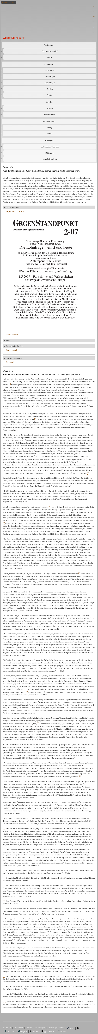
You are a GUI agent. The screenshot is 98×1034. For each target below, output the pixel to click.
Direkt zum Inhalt (8, 2)
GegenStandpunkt (14, 37)
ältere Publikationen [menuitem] (50, 159)
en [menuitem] (93, 6)
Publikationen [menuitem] (49, 45)
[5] (4, 901)
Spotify (35, 1032)
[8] (4, 976)
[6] (4, 948)
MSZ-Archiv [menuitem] (49, 153)
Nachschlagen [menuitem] (50, 76)
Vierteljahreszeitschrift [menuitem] (50, 51)
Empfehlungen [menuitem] (50, 82)
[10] (4, 994)
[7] (4, 960)
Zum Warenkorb (12, 334)
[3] (4, 870)
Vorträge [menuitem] (50, 127)
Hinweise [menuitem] (50, 108)
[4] (4, 878)
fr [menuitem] (93, 16)
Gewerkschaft (11, 350)
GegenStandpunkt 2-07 (15, 211)
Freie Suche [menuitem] (49, 70)
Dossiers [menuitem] (50, 89)
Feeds (71, 1028)
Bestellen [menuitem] (49, 102)
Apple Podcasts (49, 1032)
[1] (4, 828)
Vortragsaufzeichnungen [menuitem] (50, 147)
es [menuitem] (93, 11)
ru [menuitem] (93, 32)
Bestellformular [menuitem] (49, 114)
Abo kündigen (40, 1028)
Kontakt (29, 1028)
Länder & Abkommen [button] (14, 358)
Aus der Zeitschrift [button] (13, 207)
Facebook (10, 1032)
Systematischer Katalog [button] (14, 346)
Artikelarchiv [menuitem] (49, 64)
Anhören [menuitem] (50, 95)
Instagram (23, 1032)
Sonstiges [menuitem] (49, 140)
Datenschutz (18, 1028)
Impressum (7, 1028)
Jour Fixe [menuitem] (49, 133)
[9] (4, 986)
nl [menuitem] (93, 27)
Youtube (63, 1032)
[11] (4, 1001)
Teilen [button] (8, 340)
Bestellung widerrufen (56, 1028)
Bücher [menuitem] (49, 57)
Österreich (10, 362)
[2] (4, 849)
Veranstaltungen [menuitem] (49, 121)
